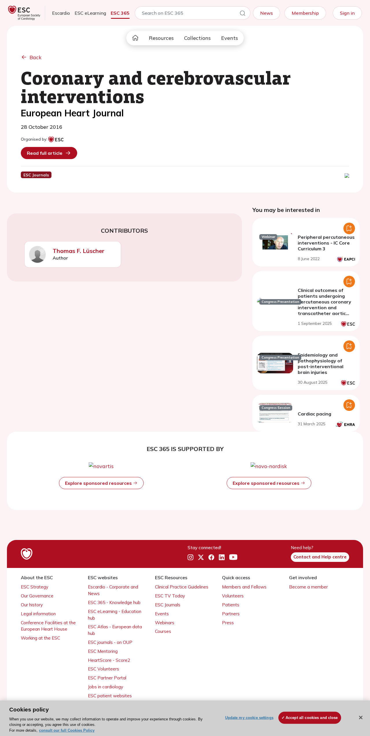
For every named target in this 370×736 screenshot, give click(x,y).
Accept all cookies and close (312, 717)
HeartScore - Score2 (109, 660)
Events (229, 38)
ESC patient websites (110, 695)
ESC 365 (120, 13)
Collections (197, 38)
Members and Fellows (244, 587)
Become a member (308, 587)
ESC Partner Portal (107, 678)
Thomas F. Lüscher (78, 250)
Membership (305, 13)
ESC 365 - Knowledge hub (114, 602)
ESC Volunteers (103, 669)
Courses (163, 631)
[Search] (242, 14)
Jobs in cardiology (105, 687)
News (266, 13)
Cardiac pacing (314, 414)
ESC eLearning (90, 13)
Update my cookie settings (249, 717)
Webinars (164, 622)
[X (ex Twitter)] (201, 557)
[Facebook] (211, 557)
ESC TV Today (170, 596)
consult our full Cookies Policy (67, 730)
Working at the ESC (40, 638)
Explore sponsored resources (99, 483)
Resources (161, 38)
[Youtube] (233, 557)
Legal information (38, 613)
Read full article (44, 153)
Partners (231, 613)
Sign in (347, 13)
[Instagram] (190, 557)
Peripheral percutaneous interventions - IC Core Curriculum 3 (326, 242)
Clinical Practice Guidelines (181, 587)
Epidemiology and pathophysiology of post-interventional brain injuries (320, 363)
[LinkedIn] (222, 557)
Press (228, 622)
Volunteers (233, 596)
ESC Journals (167, 605)
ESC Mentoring (103, 651)
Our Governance (37, 596)
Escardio (61, 13)
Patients (230, 605)
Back (35, 57)
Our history (32, 605)
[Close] (360, 717)
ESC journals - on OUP (110, 642)
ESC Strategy (34, 587)
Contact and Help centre (320, 557)
